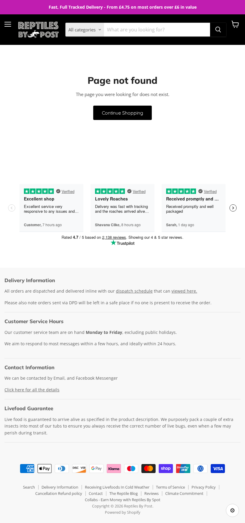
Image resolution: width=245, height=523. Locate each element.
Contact (96, 493)
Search (29, 487)
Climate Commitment (184, 493)
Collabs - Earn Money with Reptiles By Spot (122, 499)
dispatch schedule (134, 291)
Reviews (151, 493)
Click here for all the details (31, 390)
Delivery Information (60, 487)
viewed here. (184, 291)
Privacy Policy (204, 487)
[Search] (218, 30)
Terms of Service (170, 487)
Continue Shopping (122, 113)
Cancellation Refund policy (58, 493)
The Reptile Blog (123, 493)
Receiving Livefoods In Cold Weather (117, 487)
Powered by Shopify (122, 512)
